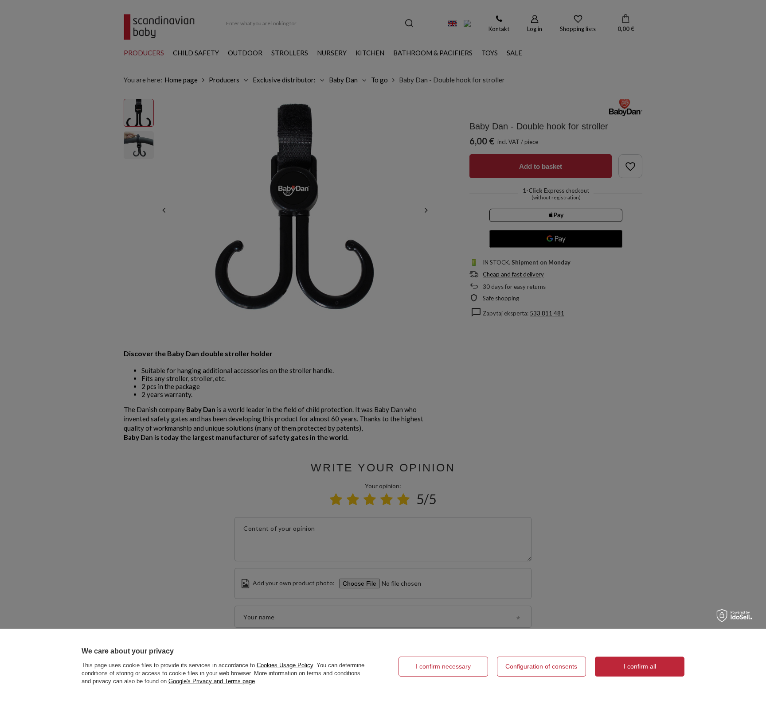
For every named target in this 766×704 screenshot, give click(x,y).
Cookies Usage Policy (285, 665)
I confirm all (640, 666)
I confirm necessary (443, 666)
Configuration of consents (541, 666)
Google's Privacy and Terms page (211, 681)
